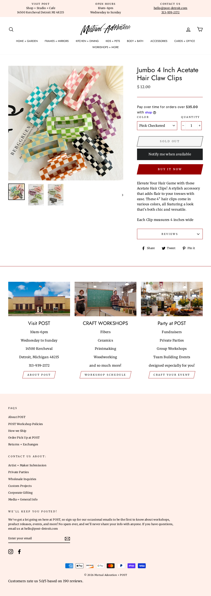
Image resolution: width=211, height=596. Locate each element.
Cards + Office (184, 41)
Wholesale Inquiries (22, 479)
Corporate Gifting (20, 492)
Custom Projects (20, 486)
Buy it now (170, 169)
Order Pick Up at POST (24, 437)
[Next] (120, 195)
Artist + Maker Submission (27, 465)
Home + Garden (27, 41)
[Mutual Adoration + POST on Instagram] (10, 551)
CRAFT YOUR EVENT (172, 374)
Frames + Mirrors (57, 41)
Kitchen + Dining (87, 41)
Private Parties (18, 472)
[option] (40, 8)
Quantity (190, 117)
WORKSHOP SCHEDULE (105, 374)
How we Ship (17, 431)
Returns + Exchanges (23, 444)
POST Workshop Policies (25, 424)
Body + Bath (135, 41)
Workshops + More (105, 47)
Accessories (158, 41)
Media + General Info (23, 499)
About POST (16, 417)
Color (143, 117)
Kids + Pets (113, 41)
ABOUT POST (39, 374)
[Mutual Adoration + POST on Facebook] (19, 551)
